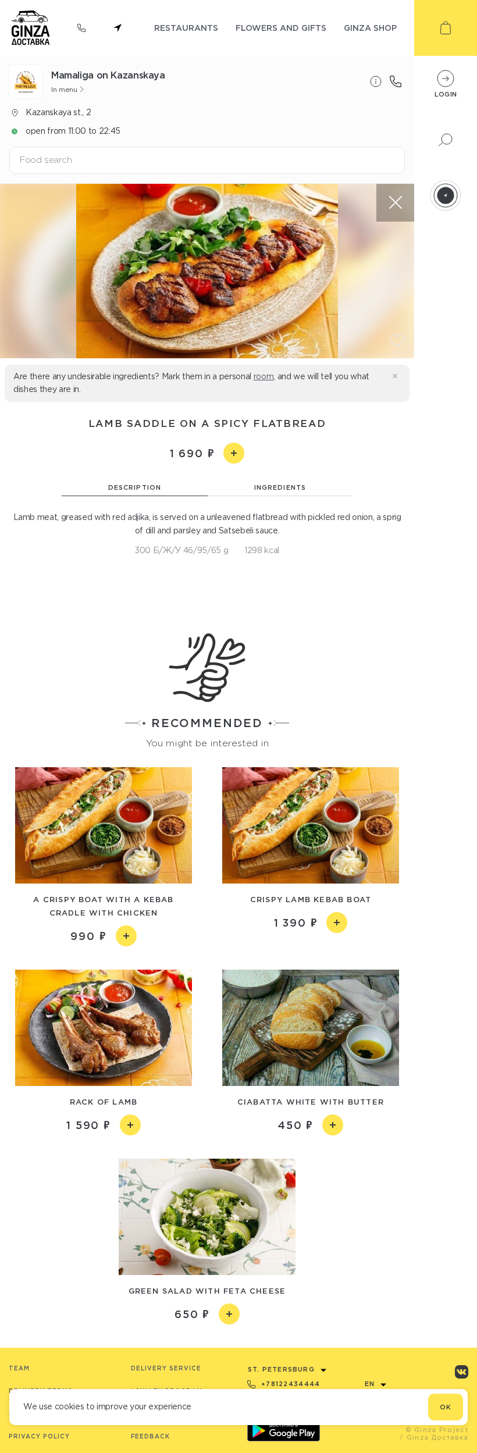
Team (19, 1368)
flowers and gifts (281, 27)
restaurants (186, 27)
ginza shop (370, 27)
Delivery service (166, 1368)
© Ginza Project (437, 1429)
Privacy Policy (39, 1436)
